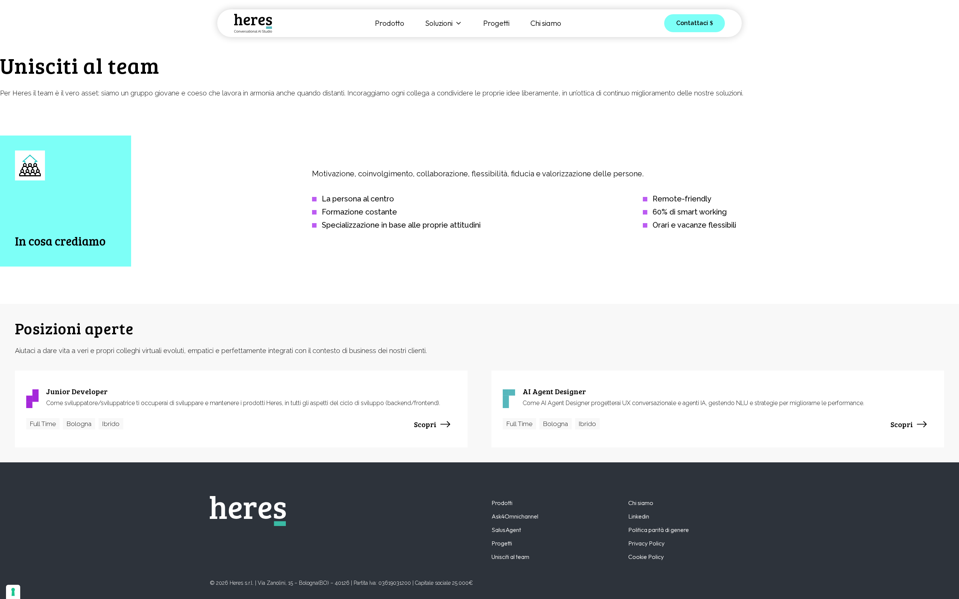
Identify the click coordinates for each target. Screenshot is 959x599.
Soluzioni (439, 23)
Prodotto (389, 23)
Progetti (496, 23)
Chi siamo (545, 23)
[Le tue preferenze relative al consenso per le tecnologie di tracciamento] (13, 592)
